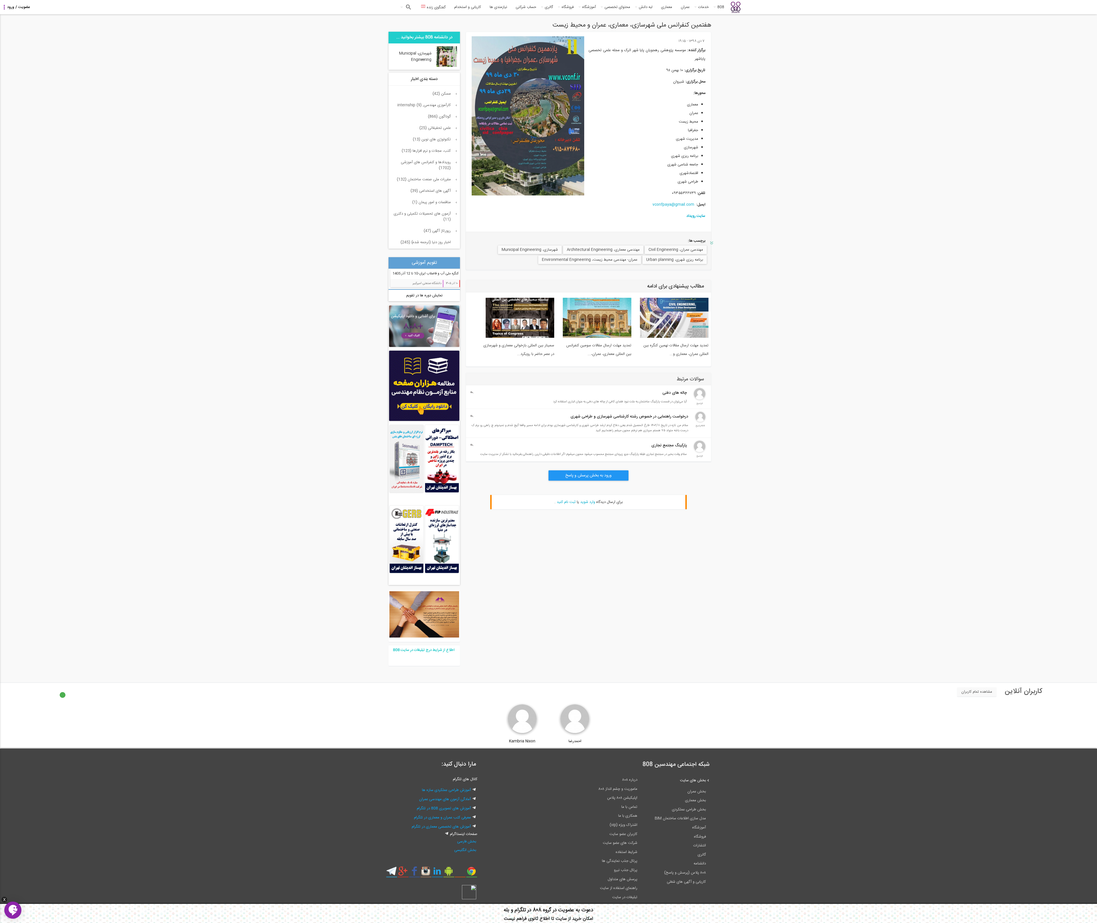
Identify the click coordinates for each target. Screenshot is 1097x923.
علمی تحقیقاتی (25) (435, 128)
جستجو (407, 7)
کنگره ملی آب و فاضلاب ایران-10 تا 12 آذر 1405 (426, 273)
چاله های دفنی (674, 392)
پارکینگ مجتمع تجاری (669, 445)
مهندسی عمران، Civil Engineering (675, 250)
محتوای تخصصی (617, 7)
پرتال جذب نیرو (625, 870)
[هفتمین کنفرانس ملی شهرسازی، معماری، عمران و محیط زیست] (528, 115)
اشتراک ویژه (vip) (623, 825)
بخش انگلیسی (465, 850)
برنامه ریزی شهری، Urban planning (674, 260)
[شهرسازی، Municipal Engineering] (446, 66)
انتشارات (699, 845)
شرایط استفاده (626, 852)
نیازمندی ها (498, 7)
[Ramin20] (699, 398)
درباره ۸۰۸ (629, 780)
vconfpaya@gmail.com (673, 204)
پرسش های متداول (622, 879)
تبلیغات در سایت (624, 897)
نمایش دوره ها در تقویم (424, 295)
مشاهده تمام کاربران (976, 692)
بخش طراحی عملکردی (689, 809)
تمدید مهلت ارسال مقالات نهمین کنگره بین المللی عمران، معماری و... (675, 349)
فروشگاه (568, 7)
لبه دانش (645, 7)
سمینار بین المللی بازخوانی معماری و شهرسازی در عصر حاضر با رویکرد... (518, 349)
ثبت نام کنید (566, 502)
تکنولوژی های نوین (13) (432, 139)
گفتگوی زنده (436, 7)
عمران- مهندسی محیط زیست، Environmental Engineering (589, 260)
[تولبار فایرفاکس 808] (460, 873)
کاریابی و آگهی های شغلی (686, 882)
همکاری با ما (627, 816)
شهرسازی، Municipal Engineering (530, 250)
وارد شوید (587, 502)
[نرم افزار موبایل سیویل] (448, 873)
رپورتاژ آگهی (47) (437, 231)
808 (720, 7)
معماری (666, 7)
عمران (685, 7)
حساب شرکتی (526, 7)
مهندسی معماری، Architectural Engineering (603, 250)
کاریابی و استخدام (467, 7)
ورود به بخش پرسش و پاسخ (588, 475)
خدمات (703, 7)
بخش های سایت (693, 780)
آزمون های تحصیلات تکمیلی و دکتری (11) (422, 217)
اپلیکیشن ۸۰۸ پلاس (622, 798)
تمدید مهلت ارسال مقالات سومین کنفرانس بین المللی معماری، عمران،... (598, 349)
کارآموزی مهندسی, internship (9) (424, 105)
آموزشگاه (589, 7)
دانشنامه (700, 863)
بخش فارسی (466, 841)
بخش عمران (696, 791)
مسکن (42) (442, 94)
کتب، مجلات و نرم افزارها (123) (426, 151)
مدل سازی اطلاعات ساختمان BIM (680, 818)
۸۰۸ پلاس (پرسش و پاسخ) (685, 873)
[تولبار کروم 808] (471, 873)
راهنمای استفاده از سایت (618, 888)
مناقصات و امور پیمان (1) (431, 202)
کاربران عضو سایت (623, 834)
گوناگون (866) (439, 116)
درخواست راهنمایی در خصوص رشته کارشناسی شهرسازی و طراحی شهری (629, 416)
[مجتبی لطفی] (699, 451)
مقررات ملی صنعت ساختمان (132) (424, 179)
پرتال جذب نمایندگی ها (619, 861)
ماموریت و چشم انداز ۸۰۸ (617, 789)
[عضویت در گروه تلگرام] (391, 873)
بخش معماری (695, 800)
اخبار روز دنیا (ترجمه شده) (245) (426, 242)
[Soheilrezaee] (700, 421)
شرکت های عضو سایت (620, 843)
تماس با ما (629, 807)
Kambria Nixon (522, 741)
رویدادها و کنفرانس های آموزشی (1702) (426, 165)
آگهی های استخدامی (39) (431, 191)
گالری (549, 7)
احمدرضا (574, 741)
